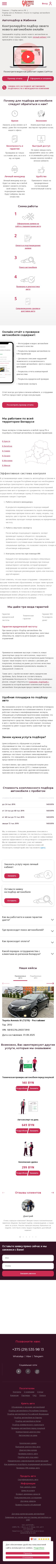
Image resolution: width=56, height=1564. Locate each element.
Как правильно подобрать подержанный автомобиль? (28, 1464)
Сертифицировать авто (28, 1479)
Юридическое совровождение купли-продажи (28, 1461)
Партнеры (25, 1395)
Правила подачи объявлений (28, 1504)
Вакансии (14, 1395)
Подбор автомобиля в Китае (28, 1421)
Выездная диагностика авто (28, 1446)
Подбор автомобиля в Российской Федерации (28, 1414)
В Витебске (7, 446)
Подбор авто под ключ (28, 1457)
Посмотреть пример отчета (20, 405)
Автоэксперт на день (28, 1435)
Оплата (42, 1395)
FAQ (34, 1395)
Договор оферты (28, 1501)
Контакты (17, 1392)
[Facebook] (28, 1371)
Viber (28, 1356)
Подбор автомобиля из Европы (28, 1417)
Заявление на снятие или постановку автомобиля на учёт (28, 1518)
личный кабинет (40, 37)
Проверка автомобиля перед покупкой (28, 1428)
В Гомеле (6, 451)
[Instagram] (37, 1371)
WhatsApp (18, 1356)
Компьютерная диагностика (28, 1432)
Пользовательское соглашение (28, 1497)
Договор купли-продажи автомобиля (28, 1514)
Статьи (40, 1392)
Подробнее (39, 1548)
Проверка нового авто (28, 1453)
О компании (29, 1392)
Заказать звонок (28, 1273)
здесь (43, 847)
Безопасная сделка (28, 1443)
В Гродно (6, 456)
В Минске (6, 465)
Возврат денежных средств (28, 1494)
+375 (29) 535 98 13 (28, 1349)
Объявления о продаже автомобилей (28, 1407)
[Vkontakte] (18, 1371)
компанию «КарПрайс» (39, 682)
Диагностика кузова (28, 1450)
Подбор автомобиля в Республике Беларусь (28, 1410)
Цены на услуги (28, 1490)
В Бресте (6, 441)
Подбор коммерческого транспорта (28, 1424)
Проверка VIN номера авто (28, 1468)
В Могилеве (7, 460)
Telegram (38, 1356)
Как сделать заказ (28, 1487)
